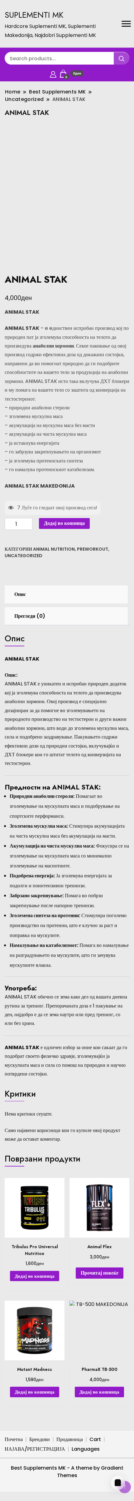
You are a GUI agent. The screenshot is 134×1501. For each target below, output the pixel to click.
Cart (95, 1439)
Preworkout (92, 549)
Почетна (14, 1439)
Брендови (39, 1439)
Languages (86, 1449)
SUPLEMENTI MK (34, 15)
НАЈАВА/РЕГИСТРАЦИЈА (35, 1449)
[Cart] (118, 1483)
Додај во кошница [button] (35, 1276)
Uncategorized (23, 556)
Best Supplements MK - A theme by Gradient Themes (67, 1471)
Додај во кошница (64, 523)
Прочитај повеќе (99, 1272)
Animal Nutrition (54, 549)
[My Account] (53, 73)
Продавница (69, 1439)
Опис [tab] (20, 594)
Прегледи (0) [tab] (29, 616)
